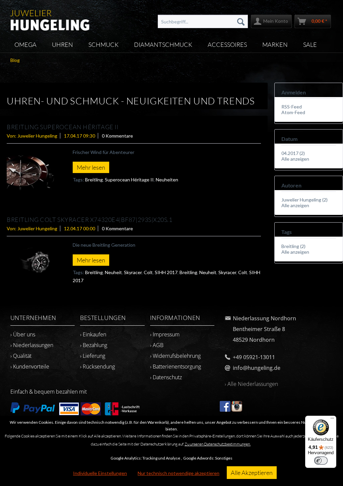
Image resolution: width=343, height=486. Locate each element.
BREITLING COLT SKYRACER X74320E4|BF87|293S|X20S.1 (89, 219)
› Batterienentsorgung (175, 366)
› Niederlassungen (31, 345)
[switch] (321, 461)
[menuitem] (203, 21)
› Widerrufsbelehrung (175, 355)
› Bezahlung (93, 345)
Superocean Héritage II (129, 179)
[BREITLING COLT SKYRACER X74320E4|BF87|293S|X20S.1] (32, 262)
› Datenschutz (166, 377)
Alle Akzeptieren (252, 472)
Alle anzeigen (295, 159)
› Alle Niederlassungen (251, 384)
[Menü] (332, 420)
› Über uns (22, 334)
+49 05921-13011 (254, 357)
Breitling (94, 179)
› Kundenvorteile (29, 366)
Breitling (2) (293, 246)
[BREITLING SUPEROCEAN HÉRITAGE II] (32, 172)
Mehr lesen (91, 167)
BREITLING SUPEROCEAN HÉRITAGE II (62, 127)
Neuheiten (167, 179)
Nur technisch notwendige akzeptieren (178, 473)
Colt (148, 272)
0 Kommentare (117, 136)
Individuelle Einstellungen (100, 473)
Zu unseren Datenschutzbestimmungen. (218, 444)
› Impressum (165, 334)
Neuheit (113, 272)
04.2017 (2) (293, 153)
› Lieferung (92, 355)
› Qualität (20, 355)
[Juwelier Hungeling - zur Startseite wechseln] (50, 18)
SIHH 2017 (166, 272)
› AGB (156, 345)
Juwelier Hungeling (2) (304, 199)
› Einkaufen (93, 334)
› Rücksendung (97, 366)
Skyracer (133, 272)
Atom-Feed (293, 112)
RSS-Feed (291, 106)
